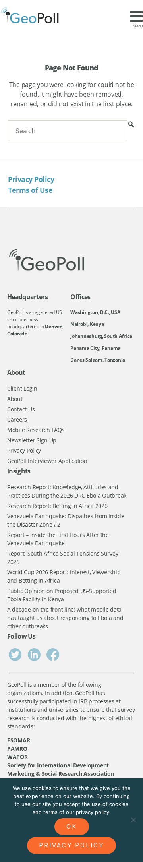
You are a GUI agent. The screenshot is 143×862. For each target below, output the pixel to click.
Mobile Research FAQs (36, 430)
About (15, 399)
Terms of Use (30, 190)
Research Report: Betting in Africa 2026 (57, 505)
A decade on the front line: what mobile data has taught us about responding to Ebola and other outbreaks (65, 618)
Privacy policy (71, 845)
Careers (17, 419)
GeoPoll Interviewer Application (47, 461)
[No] (133, 820)
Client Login (22, 388)
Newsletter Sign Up (31, 440)
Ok (71, 826)
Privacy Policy (31, 179)
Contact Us (21, 409)
